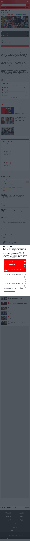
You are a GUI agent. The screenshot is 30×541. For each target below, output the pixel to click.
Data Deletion (10, 294)
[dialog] (15, 270)
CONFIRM (9, 291)
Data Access (15, 294)
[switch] (25, 261)
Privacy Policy (19, 294)
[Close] (28, 247)
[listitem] (15, 273)
